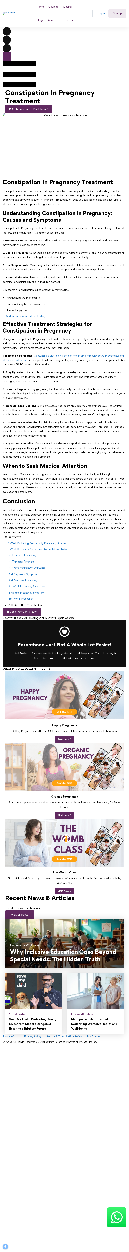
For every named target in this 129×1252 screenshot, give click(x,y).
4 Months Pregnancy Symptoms (27, 592)
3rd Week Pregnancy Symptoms (27, 586)
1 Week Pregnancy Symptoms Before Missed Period (38, 549)
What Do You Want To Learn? (26, 669)
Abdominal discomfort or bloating (25, 316)
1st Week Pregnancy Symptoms (26, 567)
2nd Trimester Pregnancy (22, 580)
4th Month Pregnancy (20, 598)
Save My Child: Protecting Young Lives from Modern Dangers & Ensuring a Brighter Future (32, 1023)
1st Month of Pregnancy (22, 555)
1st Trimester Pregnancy (22, 561)
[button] (19, 914)
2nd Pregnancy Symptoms (23, 574)
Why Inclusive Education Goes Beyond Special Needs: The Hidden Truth (63, 955)
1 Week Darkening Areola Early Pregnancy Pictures (37, 543)
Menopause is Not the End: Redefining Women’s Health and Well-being (94, 1023)
